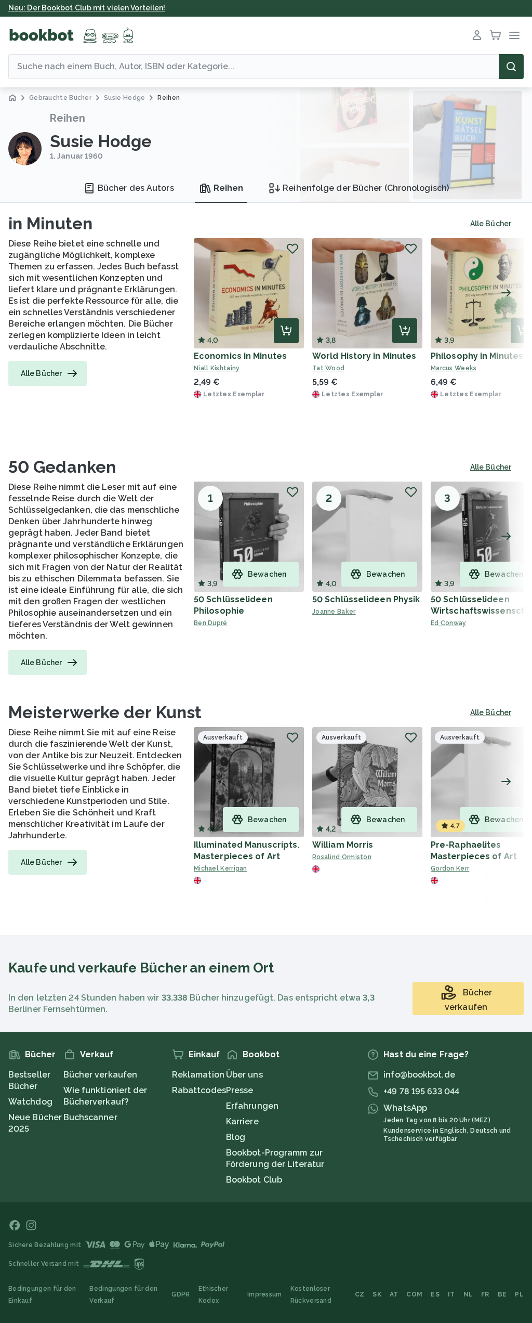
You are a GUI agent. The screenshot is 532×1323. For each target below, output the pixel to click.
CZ (360, 1294)
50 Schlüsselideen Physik (366, 599)
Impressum (264, 1294)
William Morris (342, 845)
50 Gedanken (62, 466)
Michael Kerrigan (220, 868)
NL (468, 1294)
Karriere (242, 1121)
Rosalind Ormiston (341, 857)
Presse (240, 1090)
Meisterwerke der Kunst (105, 712)
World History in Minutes (364, 356)
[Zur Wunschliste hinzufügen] (292, 248)
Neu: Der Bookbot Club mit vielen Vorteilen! (86, 8)
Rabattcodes (199, 1090)
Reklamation (198, 1075)
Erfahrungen (252, 1106)
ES (435, 1294)
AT (394, 1294)
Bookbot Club (254, 1180)
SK (377, 1294)
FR (485, 1294)
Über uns (244, 1075)
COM (414, 1294)
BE (502, 1294)
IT (451, 1294)
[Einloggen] (477, 35)
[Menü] (514, 35)
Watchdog (30, 1102)
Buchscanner (90, 1117)
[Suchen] (511, 66)
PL (519, 1294)
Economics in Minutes (240, 356)
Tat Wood (328, 368)
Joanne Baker (334, 611)
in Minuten (50, 223)
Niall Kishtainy (217, 368)
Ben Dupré (211, 623)
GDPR (180, 1294)
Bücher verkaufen (100, 1075)
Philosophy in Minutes (477, 356)
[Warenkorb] (495, 35)
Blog (235, 1137)
